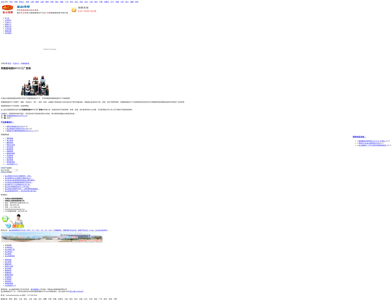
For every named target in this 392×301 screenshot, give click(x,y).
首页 (9, 63)
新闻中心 (8, 24)
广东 (66, 2)
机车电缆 (10, 147)
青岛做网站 (35, 289)
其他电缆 (10, 160)
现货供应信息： (359, 137)
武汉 (76, 2)
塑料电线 (10, 138)
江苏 (122, 2)
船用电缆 (10, 149)
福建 (132, 2)
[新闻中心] (3, 172)
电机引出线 (11, 145)
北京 (86, 2)
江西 (32, 2)
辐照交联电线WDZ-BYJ (15, 126)
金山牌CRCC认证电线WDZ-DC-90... (18, 184)
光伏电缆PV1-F (12, 164)
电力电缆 (10, 140)
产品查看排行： (7, 122)
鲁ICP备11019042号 (76, 291)
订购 (2, 113)
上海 (91, 2)
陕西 (37, 2)
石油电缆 (10, 155)
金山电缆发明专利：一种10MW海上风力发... (21, 191)
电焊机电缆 (11, 162)
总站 (2, 2)
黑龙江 (21, 2)
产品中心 (8, 22)
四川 (71, 2)
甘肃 (51, 2)
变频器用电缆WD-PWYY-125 (17, 116)
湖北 (56, 2)
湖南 (61, 2)
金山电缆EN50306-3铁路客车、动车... (18, 176)
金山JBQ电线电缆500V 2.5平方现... (17, 187)
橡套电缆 (10, 142)
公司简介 (8, 20)
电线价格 (8, 31)
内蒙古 (106, 2)
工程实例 (8, 29)
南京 (96, 2)
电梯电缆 (10, 151)
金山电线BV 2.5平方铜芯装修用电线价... (373, 145)
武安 (81, 2)
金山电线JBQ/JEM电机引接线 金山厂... (19, 178)
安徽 (117, 2)
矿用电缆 (10, 158)
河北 (11, 2)
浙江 (127, 2)
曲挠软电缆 (11, 153)
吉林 (27, 2)
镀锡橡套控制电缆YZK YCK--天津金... (372, 141)
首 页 (7, 18)
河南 (16, 2)
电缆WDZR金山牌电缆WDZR (369, 143)
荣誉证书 (8, 26)
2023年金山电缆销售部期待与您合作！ (19, 182)
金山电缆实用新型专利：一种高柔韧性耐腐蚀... (22, 189)
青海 (47, 2)
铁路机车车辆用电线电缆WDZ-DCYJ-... (21, 131)
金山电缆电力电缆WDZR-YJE (17, 128)
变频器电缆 (25, 63)
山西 (42, 2)
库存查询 (8, 33)
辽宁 (112, 2)
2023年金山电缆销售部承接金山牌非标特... (20, 180)
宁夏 (100, 2)
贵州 (136, 2)
